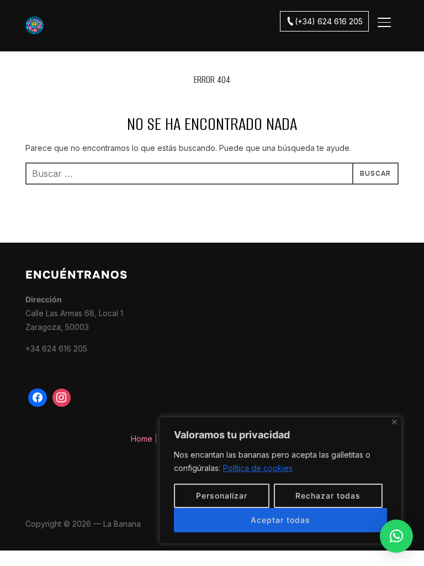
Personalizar (221, 495)
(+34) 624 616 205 (329, 21)
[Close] (394, 422)
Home (141, 438)
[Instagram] (62, 398)
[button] (396, 536)
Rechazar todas (328, 495)
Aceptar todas (280, 520)
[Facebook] (37, 398)
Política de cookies (258, 468)
